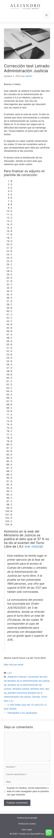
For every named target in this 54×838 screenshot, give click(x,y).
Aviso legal (27, 829)
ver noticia (34, 546)
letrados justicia (21, 688)
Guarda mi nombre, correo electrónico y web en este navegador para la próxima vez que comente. (28, 791)
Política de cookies (27, 823)
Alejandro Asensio (17, 676)
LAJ (9, 673)
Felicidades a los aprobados (22, 713)
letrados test (37, 688)
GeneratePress (37, 834)
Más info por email (13, 664)
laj (5, 685)
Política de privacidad (27, 818)
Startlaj (36, 696)
